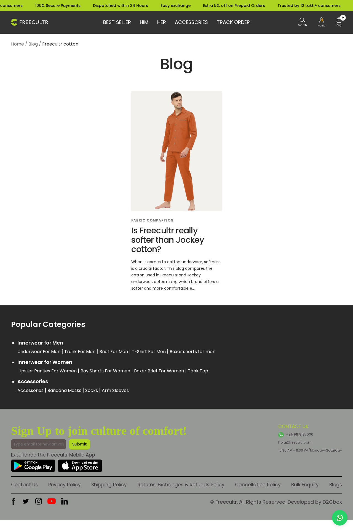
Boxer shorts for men (192, 351)
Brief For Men (114, 351)
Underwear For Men (39, 351)
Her (161, 22)
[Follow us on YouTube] (51, 501)
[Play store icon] (33, 463)
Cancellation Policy (258, 484)
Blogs (335, 484)
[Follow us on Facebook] (13, 501)
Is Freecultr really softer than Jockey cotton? (167, 240)
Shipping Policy (109, 484)
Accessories (191, 22)
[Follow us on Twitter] (26, 501)
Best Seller (117, 22)
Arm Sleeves (115, 390)
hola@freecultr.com (295, 442)
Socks (92, 390)
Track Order (233, 22)
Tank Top (198, 371)
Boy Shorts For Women (106, 371)
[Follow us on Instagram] (38, 501)
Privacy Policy (64, 484)
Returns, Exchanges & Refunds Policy (181, 484)
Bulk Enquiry (305, 484)
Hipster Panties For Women (47, 371)
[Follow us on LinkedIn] (64, 501)
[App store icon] (80, 463)
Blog (33, 44)
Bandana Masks (64, 390)
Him (144, 22)
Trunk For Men (80, 351)
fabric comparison (152, 220)
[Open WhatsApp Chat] (339, 517)
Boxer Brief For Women (159, 371)
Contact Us (24, 484)
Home (17, 44)
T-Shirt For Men (149, 351)
